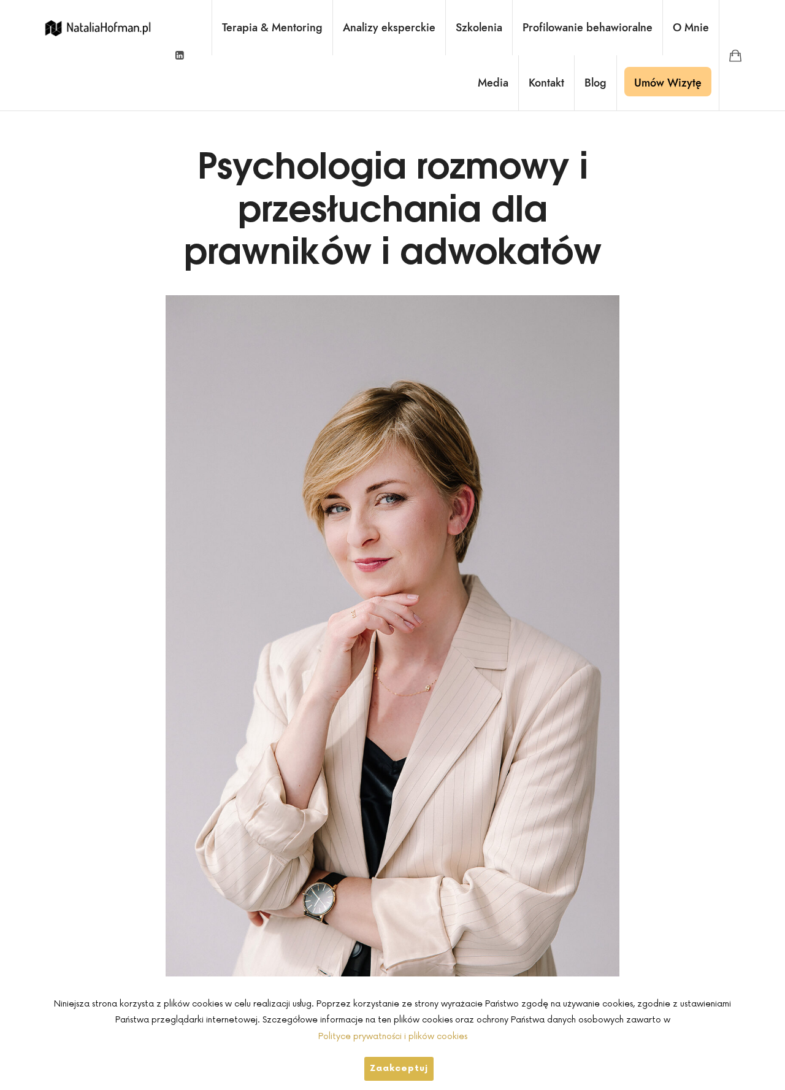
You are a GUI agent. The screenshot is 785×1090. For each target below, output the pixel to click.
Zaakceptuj (399, 1068)
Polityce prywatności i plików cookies (392, 1036)
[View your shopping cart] (735, 55)
